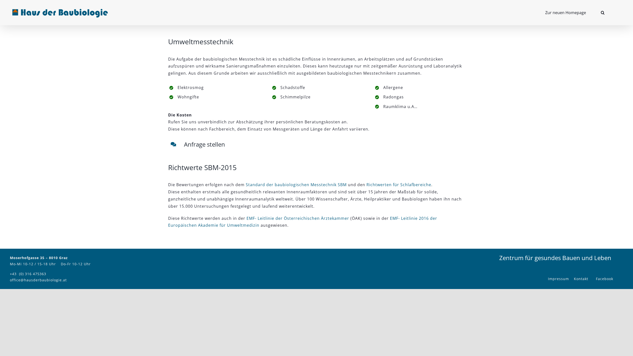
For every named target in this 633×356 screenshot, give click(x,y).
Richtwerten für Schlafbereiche (398, 184)
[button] (603, 12)
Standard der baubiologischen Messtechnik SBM (296, 184)
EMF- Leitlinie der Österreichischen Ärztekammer (298, 218)
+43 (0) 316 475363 (28, 273)
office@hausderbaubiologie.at (38, 280)
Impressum (558, 278)
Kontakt (581, 278)
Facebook (604, 278)
